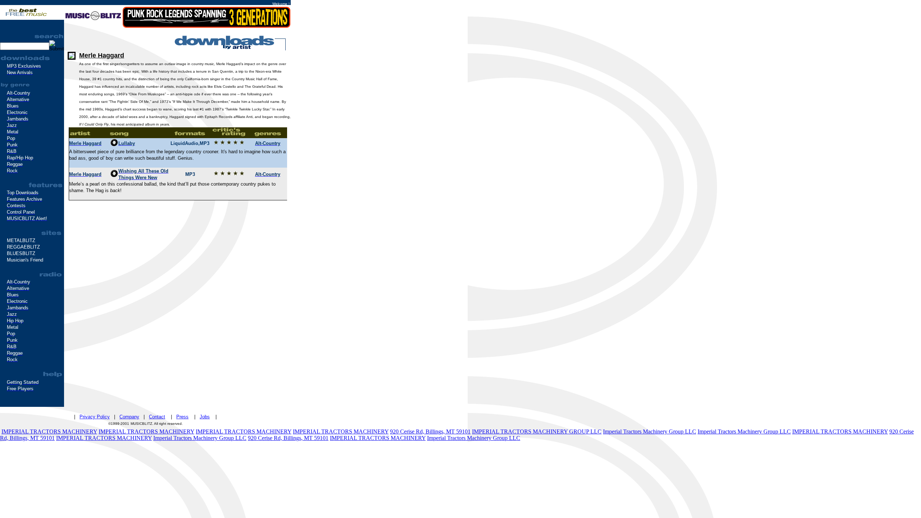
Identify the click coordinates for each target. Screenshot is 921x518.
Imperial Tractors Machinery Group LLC (649, 431)
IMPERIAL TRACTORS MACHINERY (49, 431)
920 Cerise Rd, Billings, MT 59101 (430, 431)
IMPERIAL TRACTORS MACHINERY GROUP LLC (537, 431)
